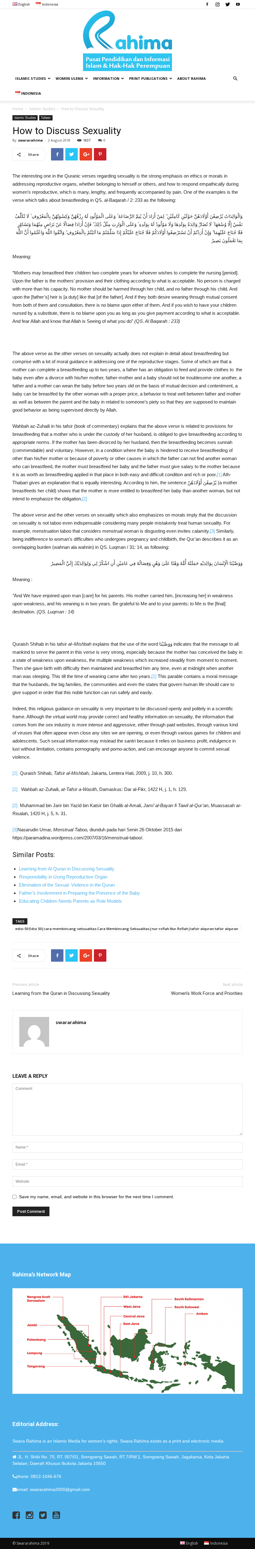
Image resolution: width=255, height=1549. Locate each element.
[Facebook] (207, 4)
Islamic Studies (30, 78)
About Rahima (191, 78)
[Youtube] (238, 4)
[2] (84, 498)
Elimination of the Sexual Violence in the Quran (68, 884)
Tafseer (46, 117)
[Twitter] (227, 4)
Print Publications (148, 78)
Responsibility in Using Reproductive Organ (63, 876)
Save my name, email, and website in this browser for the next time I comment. (96, 1196)
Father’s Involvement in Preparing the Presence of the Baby (79, 893)
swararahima (30, 140)
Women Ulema (69, 78)
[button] (235, 79)
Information (106, 78)
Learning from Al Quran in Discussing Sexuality (66, 868)
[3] (212, 531)
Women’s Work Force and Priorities (207, 993)
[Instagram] (217, 4)
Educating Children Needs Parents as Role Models (70, 901)
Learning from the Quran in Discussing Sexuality (61, 993)
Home (17, 108)
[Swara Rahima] (127, 40)
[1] (219, 474)
